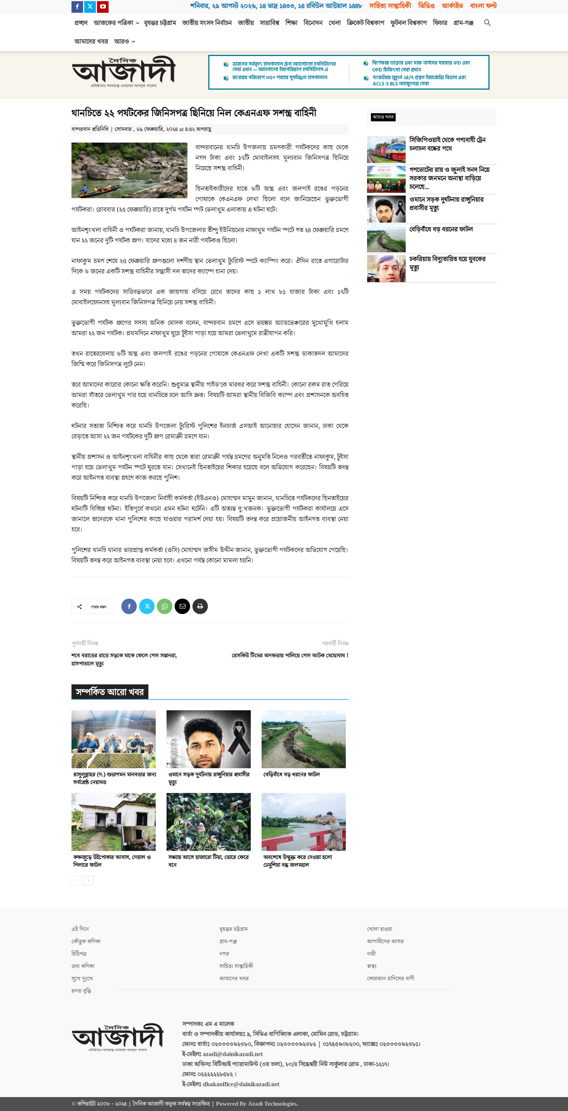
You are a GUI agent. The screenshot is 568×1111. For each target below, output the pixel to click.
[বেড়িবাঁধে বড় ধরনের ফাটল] (305, 739)
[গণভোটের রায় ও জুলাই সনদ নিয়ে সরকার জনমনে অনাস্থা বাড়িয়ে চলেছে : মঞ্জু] (386, 179)
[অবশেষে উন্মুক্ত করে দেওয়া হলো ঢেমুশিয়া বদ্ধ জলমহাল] (305, 822)
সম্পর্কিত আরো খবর (110, 692)
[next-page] (89, 880)
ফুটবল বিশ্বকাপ (409, 23)
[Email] (182, 606)
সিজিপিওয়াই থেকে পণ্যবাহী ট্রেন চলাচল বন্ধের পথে (448, 144)
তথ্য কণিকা (82, 966)
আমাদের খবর (91, 41)
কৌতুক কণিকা (85, 941)
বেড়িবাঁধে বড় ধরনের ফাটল (292, 775)
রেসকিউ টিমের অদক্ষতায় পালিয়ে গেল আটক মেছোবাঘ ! (290, 656)
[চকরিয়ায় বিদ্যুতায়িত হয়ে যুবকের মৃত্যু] (386, 268)
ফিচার (440, 23)
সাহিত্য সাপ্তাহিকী (390, 6)
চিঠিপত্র (79, 954)
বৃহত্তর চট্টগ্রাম (160, 23)
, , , (276, 6)
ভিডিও (426, 6)
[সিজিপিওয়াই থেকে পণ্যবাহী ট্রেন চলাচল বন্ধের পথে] (386, 149)
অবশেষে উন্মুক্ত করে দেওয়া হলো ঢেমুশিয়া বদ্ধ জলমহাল (298, 861)
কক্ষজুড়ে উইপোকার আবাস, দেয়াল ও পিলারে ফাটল (112, 861)
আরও (121, 41)
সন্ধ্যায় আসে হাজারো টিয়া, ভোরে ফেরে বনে (208, 861)
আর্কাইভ (452, 6)
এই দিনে (80, 929)
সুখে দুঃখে (82, 979)
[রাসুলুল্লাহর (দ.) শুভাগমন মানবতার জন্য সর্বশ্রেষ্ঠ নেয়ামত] (114, 739)
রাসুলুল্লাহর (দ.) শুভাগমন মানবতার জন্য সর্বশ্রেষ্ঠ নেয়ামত (114, 778)
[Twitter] (90, 7)
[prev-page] (76, 880)
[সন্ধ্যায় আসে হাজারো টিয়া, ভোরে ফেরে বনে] (210, 822)
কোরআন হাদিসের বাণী (390, 979)
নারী (371, 954)
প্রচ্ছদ (81, 23)
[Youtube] (103, 7)
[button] (487, 23)
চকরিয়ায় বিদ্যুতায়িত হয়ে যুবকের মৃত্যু (448, 263)
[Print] (200, 606)
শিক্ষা (292, 23)
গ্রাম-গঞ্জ (464, 23)
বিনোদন (313, 23)
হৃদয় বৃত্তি (81, 991)
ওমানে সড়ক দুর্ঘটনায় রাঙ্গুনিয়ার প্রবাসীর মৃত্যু (209, 778)
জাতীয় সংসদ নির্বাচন (207, 23)
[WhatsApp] (164, 606)
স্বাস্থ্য (371, 966)
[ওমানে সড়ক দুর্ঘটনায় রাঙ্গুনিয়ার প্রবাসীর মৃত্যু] (210, 739)
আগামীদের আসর (385, 941)
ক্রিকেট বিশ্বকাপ (365, 23)
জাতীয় (246, 23)
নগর (224, 954)
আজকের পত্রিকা (113, 23)
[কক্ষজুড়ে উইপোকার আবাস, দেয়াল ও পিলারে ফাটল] (114, 822)
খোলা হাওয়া (379, 929)
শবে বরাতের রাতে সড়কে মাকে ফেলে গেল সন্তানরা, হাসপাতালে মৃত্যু (124, 660)
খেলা (335, 23)
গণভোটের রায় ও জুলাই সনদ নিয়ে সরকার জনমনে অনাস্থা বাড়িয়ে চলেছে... (450, 178)
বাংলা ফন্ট (483, 6)
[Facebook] (77, 7)
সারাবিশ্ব (269, 23)
